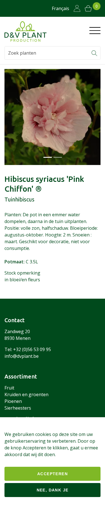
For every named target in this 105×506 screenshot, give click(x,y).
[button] (94, 53)
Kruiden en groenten (26, 394)
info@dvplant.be (21, 356)
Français (60, 8)
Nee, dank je (53, 490)
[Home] (25, 31)
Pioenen (13, 401)
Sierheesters (17, 408)
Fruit (9, 388)
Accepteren (52, 474)
